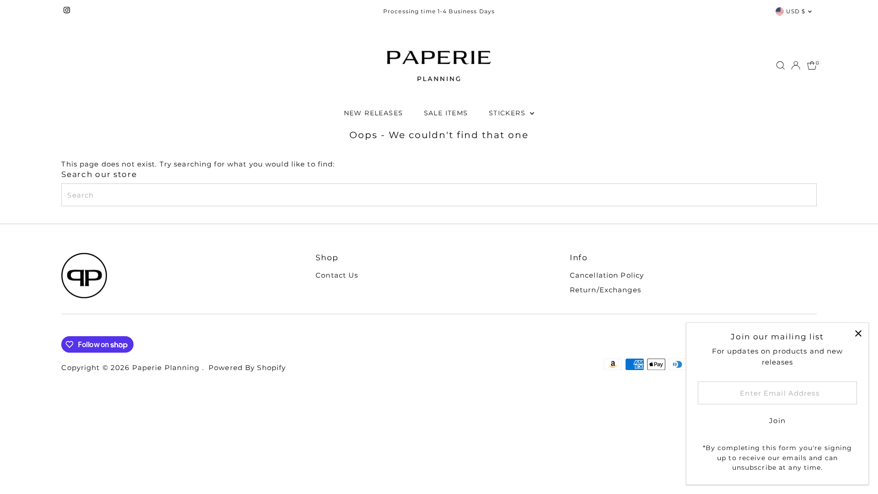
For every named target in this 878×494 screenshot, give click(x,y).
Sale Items (446, 113)
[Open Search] (780, 65)
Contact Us (337, 275)
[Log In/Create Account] (796, 65)
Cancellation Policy (607, 275)
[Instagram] (66, 11)
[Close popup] (858, 333)
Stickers (508, 113)
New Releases (373, 113)
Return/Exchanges (605, 289)
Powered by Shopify (247, 367)
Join (777, 420)
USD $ (795, 11)
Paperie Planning (167, 367)
